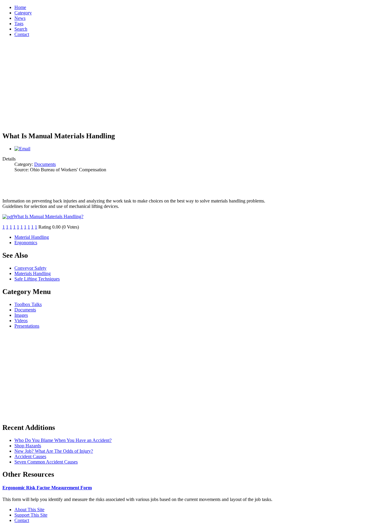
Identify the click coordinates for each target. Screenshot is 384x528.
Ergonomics (25, 242)
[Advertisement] (192, 84)
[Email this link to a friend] (22, 148)
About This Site (29, 509)
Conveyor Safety (30, 268)
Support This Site (30, 515)
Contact (21, 520)
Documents (45, 164)
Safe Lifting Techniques (37, 278)
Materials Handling (32, 273)
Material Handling (31, 237)
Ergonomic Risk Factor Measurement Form (47, 487)
